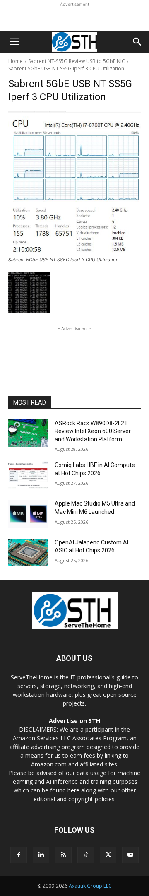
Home (15, 61)
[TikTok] (85, 855)
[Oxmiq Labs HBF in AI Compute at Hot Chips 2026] (28, 475)
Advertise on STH (74, 721)
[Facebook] (18, 855)
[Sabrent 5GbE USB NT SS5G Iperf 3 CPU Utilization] (74, 182)
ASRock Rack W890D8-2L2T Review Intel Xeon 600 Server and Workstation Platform (93, 431)
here (73, 790)
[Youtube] (130, 855)
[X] (108, 855)
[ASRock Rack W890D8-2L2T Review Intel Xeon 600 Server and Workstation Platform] (28, 433)
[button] (14, 42)
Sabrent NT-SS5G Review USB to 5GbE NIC (76, 61)
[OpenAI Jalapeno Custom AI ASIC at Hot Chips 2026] (28, 552)
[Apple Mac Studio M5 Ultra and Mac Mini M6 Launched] (28, 513)
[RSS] (63, 855)
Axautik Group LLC (90, 885)
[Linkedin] (41, 855)
